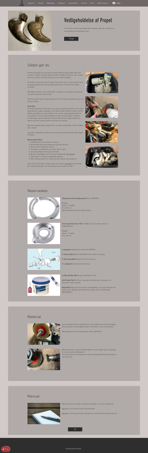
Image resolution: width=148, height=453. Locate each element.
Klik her (65, 409)
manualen (68, 164)
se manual (70, 154)
